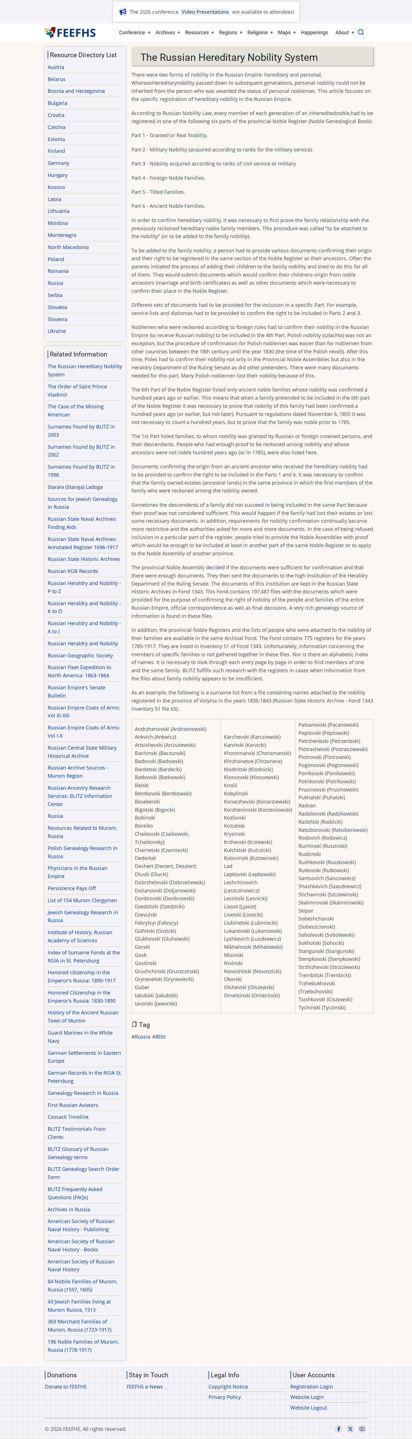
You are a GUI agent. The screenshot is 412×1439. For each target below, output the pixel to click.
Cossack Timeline (68, 1116)
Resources (197, 32)
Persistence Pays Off (72, 888)
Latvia (54, 199)
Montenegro (62, 235)
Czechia (57, 127)
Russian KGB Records (73, 571)
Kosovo (56, 187)
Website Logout (308, 1407)
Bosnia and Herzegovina (76, 91)
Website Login (307, 1397)
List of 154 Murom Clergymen (82, 900)
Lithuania (59, 211)
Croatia (56, 115)
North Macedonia (68, 247)
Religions (257, 32)
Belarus (57, 79)
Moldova (58, 223)
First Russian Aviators (73, 1105)
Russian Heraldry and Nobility (83, 643)
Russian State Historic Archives (84, 559)
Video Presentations (205, 11)
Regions (228, 32)
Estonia (56, 139)
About (342, 32)
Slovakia (57, 307)
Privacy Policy (225, 1397)
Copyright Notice (228, 1386)
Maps (284, 32)
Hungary (58, 175)
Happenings (314, 32)
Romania (58, 271)
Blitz (161, 1036)
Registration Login (311, 1386)
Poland (56, 259)
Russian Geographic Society (80, 655)
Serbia (55, 295)
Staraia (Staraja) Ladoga (75, 486)
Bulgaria (57, 103)
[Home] (70, 32)
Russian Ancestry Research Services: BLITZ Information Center (80, 795)
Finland (56, 151)
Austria (56, 67)
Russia (142, 1036)
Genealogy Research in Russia (83, 1093)
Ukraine (57, 331)
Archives (165, 32)
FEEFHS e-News (145, 1386)
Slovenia (58, 319)
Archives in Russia (69, 1209)
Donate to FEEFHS (66, 1386)
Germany (58, 163)
